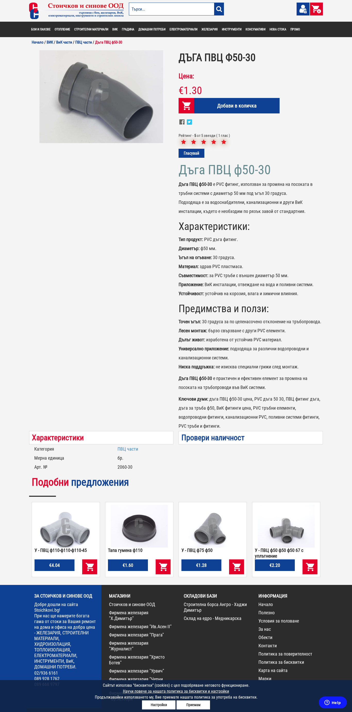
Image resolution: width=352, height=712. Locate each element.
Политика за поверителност (285, 654)
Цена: (186, 76)
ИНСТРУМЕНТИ (231, 29)
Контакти (267, 645)
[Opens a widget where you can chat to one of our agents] (333, 703)
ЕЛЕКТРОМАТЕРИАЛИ (183, 29)
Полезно (266, 612)
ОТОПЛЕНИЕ (62, 29)
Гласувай (191, 153)
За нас (264, 629)
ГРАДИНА (128, 29)
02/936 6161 (46, 673)
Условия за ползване (278, 621)
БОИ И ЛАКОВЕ (41, 29)
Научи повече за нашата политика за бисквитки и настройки (176, 691)
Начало (265, 604)
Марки (264, 678)
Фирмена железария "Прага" (136, 635)
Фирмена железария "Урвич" (136, 671)
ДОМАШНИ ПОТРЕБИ (151, 29)
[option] (101, 96)
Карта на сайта (273, 670)
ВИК (115, 29)
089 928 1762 (47, 678)
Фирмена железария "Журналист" (128, 645)
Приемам (193, 705)
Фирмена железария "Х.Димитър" (128, 615)
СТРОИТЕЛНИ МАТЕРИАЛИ (91, 29)
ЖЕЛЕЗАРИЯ (210, 29)
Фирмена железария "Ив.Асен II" (140, 626)
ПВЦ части (128, 449)
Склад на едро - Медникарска (212, 618)
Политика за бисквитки (281, 662)
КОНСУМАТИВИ (255, 29)
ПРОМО (295, 29)
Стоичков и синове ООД (132, 604)
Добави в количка (237, 106)
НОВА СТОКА (278, 29)
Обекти (265, 637)
